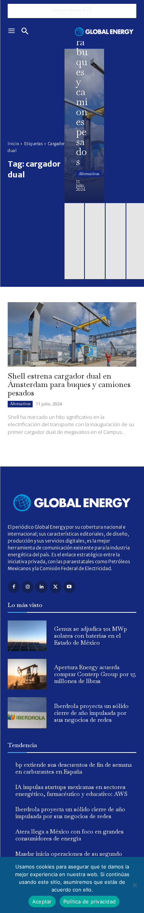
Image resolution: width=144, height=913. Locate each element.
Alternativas (89, 173)
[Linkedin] (41, 587)
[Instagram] (27, 587)
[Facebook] (14, 587)
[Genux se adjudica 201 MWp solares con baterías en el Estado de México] (27, 635)
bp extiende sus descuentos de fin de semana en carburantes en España (73, 768)
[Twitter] (55, 587)
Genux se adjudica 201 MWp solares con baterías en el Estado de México (90, 635)
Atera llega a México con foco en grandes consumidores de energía (69, 835)
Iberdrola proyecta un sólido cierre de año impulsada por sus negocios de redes (91, 712)
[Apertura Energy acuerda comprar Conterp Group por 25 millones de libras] (27, 674)
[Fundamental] (72, 11)
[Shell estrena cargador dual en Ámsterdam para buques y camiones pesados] (84, 125)
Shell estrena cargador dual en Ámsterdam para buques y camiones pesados (69, 384)
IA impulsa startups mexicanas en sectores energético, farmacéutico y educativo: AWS (71, 790)
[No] (134, 885)
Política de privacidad (89, 901)
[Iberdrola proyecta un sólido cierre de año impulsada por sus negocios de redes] (27, 712)
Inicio (13, 143)
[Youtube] (69, 587)
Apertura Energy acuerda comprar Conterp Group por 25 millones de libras (95, 674)
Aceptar (42, 901)
